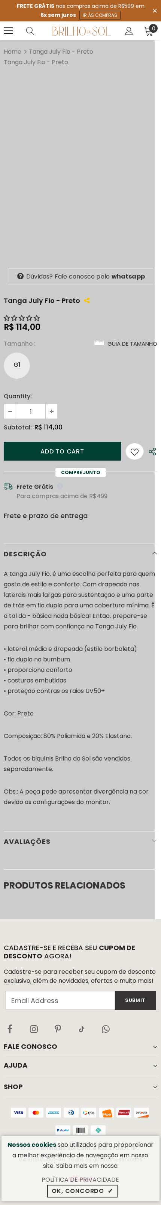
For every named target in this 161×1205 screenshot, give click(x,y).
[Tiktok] (82, 1029)
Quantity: (18, 396)
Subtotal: (18, 427)
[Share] (150, 451)
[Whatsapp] (106, 1029)
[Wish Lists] (134, 451)
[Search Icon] (37, 30)
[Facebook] (10, 1029)
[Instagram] (34, 1029)
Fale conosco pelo (85, 276)
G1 (16, 365)
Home (12, 51)
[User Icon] (129, 31)
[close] (154, 10)
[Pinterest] (58, 1029)
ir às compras (100, 15)
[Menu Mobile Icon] (8, 30)
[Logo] (81, 31)
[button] (22, 318)
